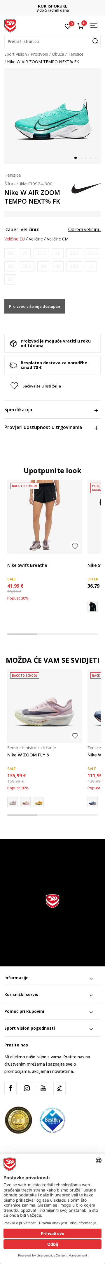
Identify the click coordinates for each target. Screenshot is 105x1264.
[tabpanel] (52, 116)
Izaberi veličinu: (21, 229)
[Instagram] (27, 1088)
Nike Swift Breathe (27, 565)
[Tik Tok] (59, 1088)
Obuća (58, 54)
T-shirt (94, 558)
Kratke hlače (19, 558)
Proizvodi (39, 54)
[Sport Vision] (10, 25)
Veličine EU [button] (14, 239)
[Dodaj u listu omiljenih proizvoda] (75, 546)
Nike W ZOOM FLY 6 (28, 755)
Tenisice (75, 54)
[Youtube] (43, 1088)
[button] (52, 41)
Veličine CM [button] (58, 239)
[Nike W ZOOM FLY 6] (44, 706)
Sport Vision (15, 54)
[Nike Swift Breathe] (44, 517)
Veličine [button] (36, 239)
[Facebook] (10, 1088)
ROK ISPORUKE (52, 6)
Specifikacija (18, 409)
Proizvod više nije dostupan (34, 306)
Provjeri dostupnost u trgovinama (43, 427)
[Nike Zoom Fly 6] (38, 802)
